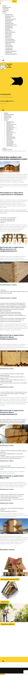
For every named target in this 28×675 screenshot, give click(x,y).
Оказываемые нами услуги (10, 24)
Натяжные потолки (7, 7)
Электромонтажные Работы (11, 53)
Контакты (5, 11)
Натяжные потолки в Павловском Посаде (10, 640)
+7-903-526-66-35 (5, 94)
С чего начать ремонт (9, 39)
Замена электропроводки (10, 18)
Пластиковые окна (9, 27)
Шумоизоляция (8, 52)
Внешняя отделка (9, 14)
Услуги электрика (9, 48)
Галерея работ (6, 8)
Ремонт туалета (8, 37)
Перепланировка (8, 26)
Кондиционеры (8, 21)
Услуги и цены (6, 10)
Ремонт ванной (8, 33)
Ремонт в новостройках (10, 32)
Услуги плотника (8, 45)
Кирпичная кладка (9, 20)
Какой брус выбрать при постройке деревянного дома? (13, 158)
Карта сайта (5, 641)
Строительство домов (9, 42)
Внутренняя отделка (9, 16)
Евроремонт (7, 17)
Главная (4, 5)
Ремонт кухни (8, 36)
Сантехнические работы (10, 40)
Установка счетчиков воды (10, 50)
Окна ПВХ (5, 639)
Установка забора (9, 49)
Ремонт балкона (8, 30)
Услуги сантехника (9, 46)
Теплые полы (8, 43)
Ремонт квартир (8, 34)
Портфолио (7, 29)
